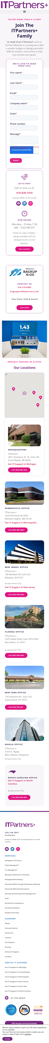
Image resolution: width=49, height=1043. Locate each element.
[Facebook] (18, 203)
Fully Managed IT (12, 865)
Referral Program (12, 952)
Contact (8, 957)
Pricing (8, 947)
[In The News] (7, 998)
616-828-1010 (24, 192)
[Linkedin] (24, 203)
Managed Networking (13, 879)
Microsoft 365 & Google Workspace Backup (22, 884)
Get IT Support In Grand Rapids (17, 972)
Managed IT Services (13, 860)
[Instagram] (30, 203)
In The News (17, 998)
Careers (8, 938)
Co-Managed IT (11, 870)
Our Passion (10, 942)
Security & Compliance (14, 903)
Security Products (12, 908)
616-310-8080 (24, 287)
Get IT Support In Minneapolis (17, 977)
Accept (7, 1039)
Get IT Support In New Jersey (16, 981)
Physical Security (12, 913)
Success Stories (11, 928)
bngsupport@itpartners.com (24, 291)
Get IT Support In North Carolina (18, 991)
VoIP (7, 898)
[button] (24, 11)
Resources (9, 933)
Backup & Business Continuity (17, 875)
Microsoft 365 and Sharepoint (17, 889)
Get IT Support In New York (16, 986)
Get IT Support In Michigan (16, 967)
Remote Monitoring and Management (20, 894)
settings (27, 1034)
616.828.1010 (10, 835)
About (7, 923)
